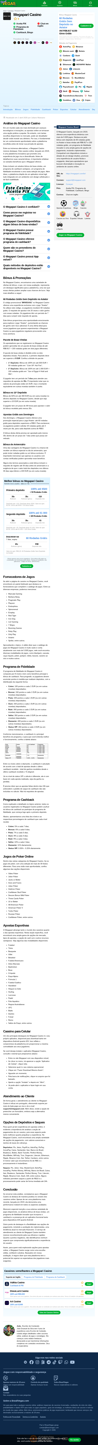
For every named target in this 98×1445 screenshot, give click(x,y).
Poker (55, 109)
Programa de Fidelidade (33, 1277)
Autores (43, 1417)
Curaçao (69, 184)
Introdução (8, 109)
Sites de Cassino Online (49, 1312)
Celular (73, 109)
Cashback (46, 109)
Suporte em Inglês (13, 1277)
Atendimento (84, 109)
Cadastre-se (86, 26)
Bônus (18, 109)
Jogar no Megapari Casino (70, 235)
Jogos (25, 109)
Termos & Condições (30, 1417)
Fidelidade (35, 109)
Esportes (64, 109)
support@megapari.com (75, 180)
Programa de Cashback (55, 1277)
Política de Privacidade (11, 1417)
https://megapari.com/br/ (76, 174)
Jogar (89, 1284)
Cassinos (11, 10)
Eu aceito (74, 1440)
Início (5, 10)
